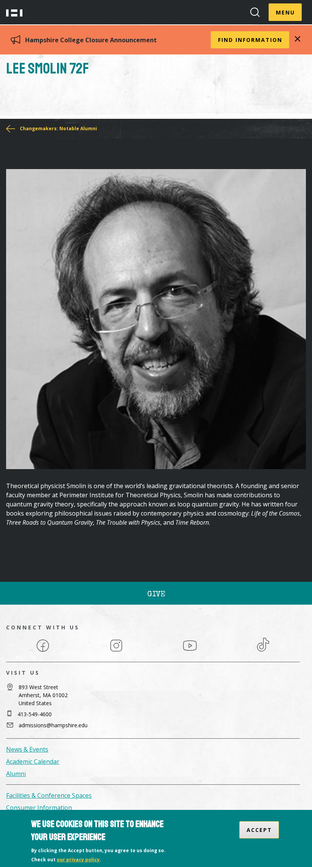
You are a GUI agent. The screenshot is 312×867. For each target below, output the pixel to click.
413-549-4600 (35, 714)
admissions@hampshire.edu (53, 725)
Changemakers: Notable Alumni (58, 128)
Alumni (16, 774)
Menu (285, 12)
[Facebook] (43, 651)
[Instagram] (116, 651)
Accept (259, 829)
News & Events (27, 749)
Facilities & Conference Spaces (49, 795)
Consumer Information (39, 807)
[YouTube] (190, 651)
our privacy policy (78, 859)
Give (156, 595)
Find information (250, 39)
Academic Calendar (32, 761)
